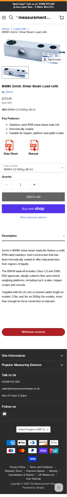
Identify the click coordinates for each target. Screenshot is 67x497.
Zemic (9, 91)
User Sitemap (33, 478)
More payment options (33, 217)
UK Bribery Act (46, 474)
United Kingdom (31, 429)
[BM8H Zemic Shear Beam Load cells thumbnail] (15, 72)
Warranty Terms (13, 471)
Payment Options (35, 471)
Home (5, 28)
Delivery (53, 471)
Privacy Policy (17, 467)
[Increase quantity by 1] (34, 184)
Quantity (7, 176)
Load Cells (19, 28)
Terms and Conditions (41, 467)
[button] (33, 236)
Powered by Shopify (33, 487)
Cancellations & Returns (21, 474)
